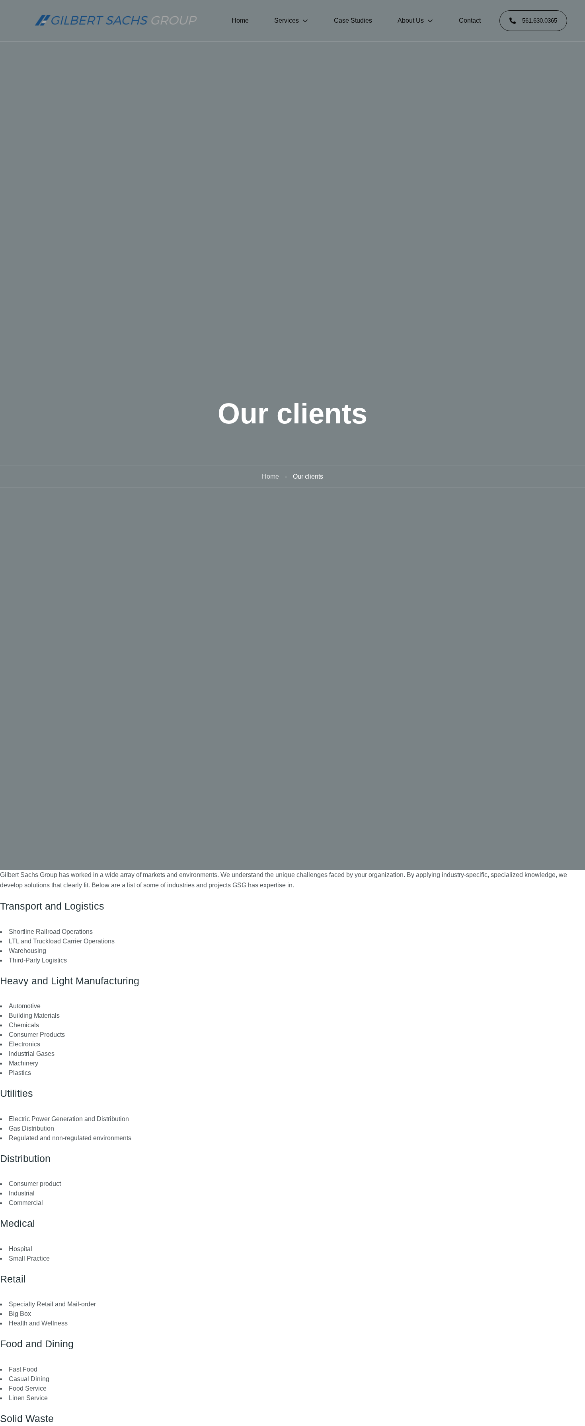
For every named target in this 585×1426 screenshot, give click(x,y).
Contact (470, 20)
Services (286, 20)
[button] (533, 20)
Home (240, 20)
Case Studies (353, 20)
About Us (411, 20)
